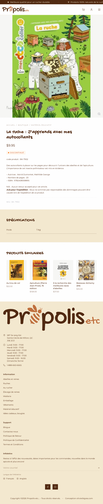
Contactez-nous (10, 431)
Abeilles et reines (11, 379)
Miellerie (7, 396)
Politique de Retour (12, 436)
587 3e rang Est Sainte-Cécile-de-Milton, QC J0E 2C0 (20, 338)
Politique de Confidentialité (16, 440)
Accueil (10, 125)
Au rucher (7, 387)
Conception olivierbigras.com (79, 498)
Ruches (6, 383)
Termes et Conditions (13, 444)
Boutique (23, 125)
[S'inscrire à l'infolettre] (99, 468)
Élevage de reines (11, 392)
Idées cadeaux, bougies (14, 413)
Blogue (6, 427)
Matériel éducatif (41, 125)
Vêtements (8, 405)
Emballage (8, 400)
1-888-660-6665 (14, 365)
